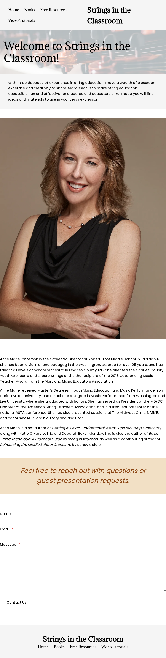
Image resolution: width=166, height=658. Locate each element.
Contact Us (16, 602)
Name (5, 513)
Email (6, 529)
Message (10, 544)
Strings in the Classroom (83, 639)
